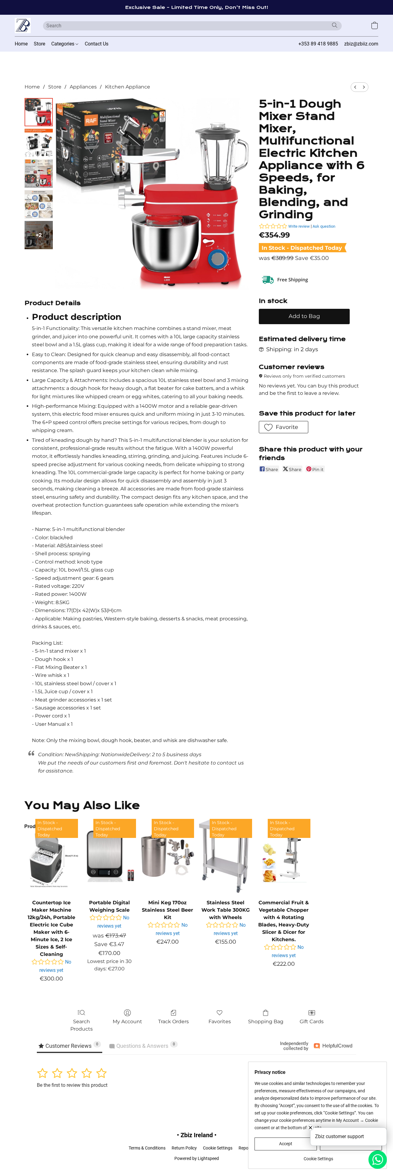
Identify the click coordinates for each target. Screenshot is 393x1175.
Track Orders (173, 1021)
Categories (63, 44)
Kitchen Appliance (127, 87)
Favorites (219, 1021)
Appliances (83, 87)
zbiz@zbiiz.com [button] (361, 44)
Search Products (81, 1025)
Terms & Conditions (147, 1148)
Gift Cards (312, 1021)
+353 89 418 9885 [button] (318, 44)
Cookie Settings (217, 1148)
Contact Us (96, 44)
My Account (127, 1021)
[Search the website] (334, 25)
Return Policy (184, 1148)
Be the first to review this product (72, 1085)
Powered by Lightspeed (196, 1158)
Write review (299, 226)
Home (21, 44)
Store (39, 44)
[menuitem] (355, 87)
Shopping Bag (265, 1021)
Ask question (324, 226)
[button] (23, 25)
